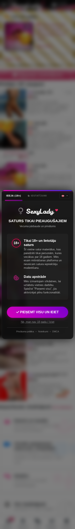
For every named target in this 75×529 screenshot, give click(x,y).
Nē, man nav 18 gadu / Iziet (37, 321)
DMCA (55, 331)
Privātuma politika (25, 331)
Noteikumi (43, 331)
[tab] (13, 195)
